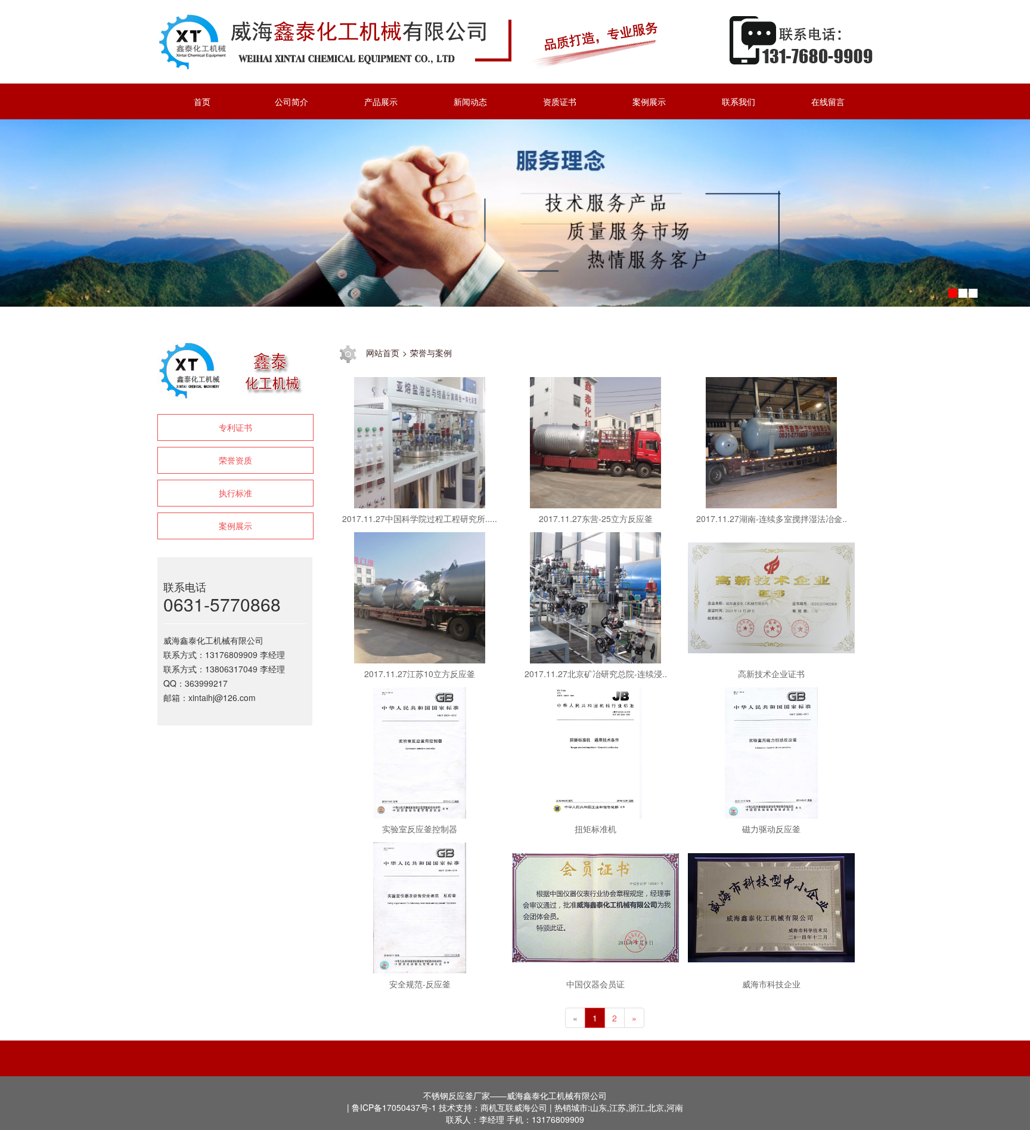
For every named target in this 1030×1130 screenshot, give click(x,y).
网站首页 (382, 353)
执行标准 (235, 493)
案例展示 (235, 526)
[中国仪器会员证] (595, 906)
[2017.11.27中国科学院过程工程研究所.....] (419, 441)
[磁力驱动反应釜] (771, 751)
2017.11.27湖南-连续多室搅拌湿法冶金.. (771, 518)
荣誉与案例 (431, 353)
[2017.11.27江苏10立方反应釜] (419, 596)
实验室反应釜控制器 (419, 829)
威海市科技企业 (771, 984)
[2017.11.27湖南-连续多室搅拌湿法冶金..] (771, 441)
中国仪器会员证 (595, 984)
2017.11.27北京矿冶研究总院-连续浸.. (596, 674)
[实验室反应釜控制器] (419, 751)
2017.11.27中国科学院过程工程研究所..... (419, 518)
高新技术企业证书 (771, 674)
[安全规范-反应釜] (419, 906)
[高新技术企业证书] (771, 596)
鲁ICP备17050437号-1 (394, 1107)
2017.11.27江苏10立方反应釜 (419, 674)
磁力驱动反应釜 (771, 829)
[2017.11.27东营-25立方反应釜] (595, 441)
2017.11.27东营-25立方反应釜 (596, 518)
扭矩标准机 (595, 829)
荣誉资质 (235, 460)
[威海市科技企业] (771, 906)
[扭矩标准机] (595, 751)
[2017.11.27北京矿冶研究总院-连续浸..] (595, 596)
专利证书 (235, 427)
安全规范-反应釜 (420, 984)
